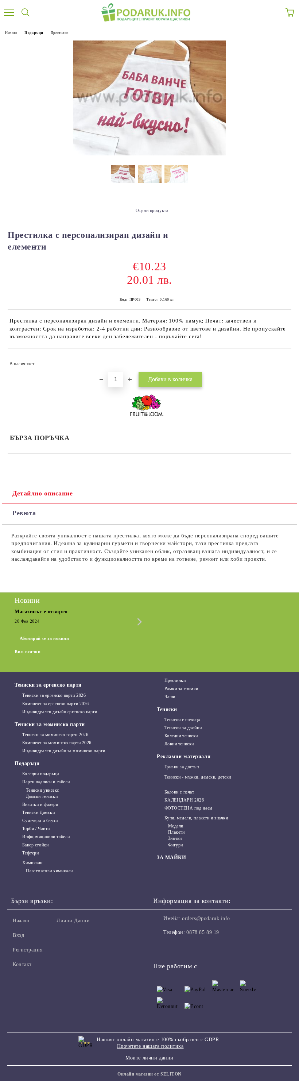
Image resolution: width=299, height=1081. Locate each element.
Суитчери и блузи (40, 820)
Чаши (169, 696)
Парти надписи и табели (46, 781)
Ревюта (24, 513)
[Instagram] (179, 947)
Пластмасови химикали (49, 870)
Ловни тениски (179, 743)
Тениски (167, 709)
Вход (18, 935)
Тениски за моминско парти (50, 724)
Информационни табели (46, 836)
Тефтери (30, 853)
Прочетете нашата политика (150, 1046)
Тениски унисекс (42, 790)
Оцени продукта (152, 210)
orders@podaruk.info (206, 918)
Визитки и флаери (40, 804)
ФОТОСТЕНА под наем (188, 808)
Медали (175, 826)
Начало (11, 33)
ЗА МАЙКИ (171, 857)
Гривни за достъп (181, 766)
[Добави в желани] (281, 360)
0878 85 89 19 (202, 932)
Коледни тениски (181, 735)
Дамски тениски (42, 796)
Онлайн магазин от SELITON (149, 1074)
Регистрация (27, 950)
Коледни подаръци (40, 773)
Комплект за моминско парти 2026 (57, 742)
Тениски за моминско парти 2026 (55, 734)
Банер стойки (35, 845)
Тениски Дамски (38, 812)
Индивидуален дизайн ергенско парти (59, 711)
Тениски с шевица (182, 719)
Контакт (22, 964)
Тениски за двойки (183, 727)
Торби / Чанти (36, 828)
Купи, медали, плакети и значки (196, 818)
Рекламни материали (183, 756)
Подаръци (33, 33)
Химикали (32, 862)
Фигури (175, 845)
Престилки (60, 33)
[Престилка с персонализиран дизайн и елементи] (149, 154)
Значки (175, 838)
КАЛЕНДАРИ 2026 (184, 800)
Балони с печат (179, 792)
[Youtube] (195, 947)
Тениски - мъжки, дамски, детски (197, 777)
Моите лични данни (149, 1058)
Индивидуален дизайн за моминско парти (63, 750)
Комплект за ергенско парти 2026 (55, 703)
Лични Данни (73, 920)
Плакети (176, 832)
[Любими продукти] (273, 12)
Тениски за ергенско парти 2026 (54, 695)
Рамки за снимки (181, 688)
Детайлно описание (42, 493)
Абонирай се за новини (44, 638)
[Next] (138, 622)
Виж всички (28, 651)
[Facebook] (162, 947)
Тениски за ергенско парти (48, 685)
